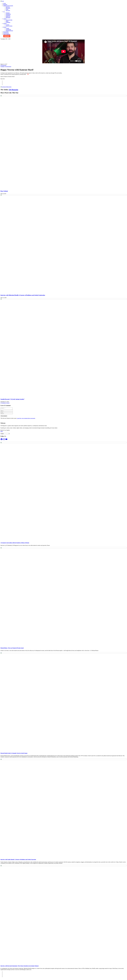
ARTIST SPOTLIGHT (8, 5)
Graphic (7, 28)
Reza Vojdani (4, 191)
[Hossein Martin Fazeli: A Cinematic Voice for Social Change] (63, 653)
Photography (6, 31)
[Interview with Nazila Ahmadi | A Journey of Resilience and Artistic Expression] (63, 759)
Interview (8, 6)
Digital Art (8, 16)
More (2, 431)
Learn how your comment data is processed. (26, 418)
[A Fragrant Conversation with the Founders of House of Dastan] (63, 442)
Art (4, 11)
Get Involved (6, 33)
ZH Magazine (3, 65)
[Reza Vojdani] (63, 142)
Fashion (4, 23)
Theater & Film (9, 20)
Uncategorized (8, 66)
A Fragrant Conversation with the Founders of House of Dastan (15, 542)
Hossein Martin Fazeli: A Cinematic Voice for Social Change (14, 753)
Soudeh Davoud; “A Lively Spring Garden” (12, 399)
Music (7, 21)
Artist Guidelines (6, 34)
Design (4, 27)
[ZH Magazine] (2, 1)
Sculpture (2, 66)
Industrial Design (9, 30)
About (4, 3)
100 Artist (8, 10)
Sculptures (8, 15)
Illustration (8, 17)
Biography (8, 8)
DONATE (6, 36)
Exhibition (8, 22)
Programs (5, 4)
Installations (8, 14)
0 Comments (3, 402)
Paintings (8, 12)
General (7, 402)
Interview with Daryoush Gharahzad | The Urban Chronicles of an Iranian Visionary (20, 965)
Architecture (8, 29)
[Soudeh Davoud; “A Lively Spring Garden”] (63, 347)
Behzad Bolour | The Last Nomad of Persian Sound (12, 647)
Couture (7, 24)
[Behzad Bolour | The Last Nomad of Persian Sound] (63, 548)
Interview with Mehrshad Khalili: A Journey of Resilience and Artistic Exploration (23, 295)
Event (7, 9)
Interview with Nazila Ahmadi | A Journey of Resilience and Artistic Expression (18, 859)
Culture (4, 18)
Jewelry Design (9, 25)
